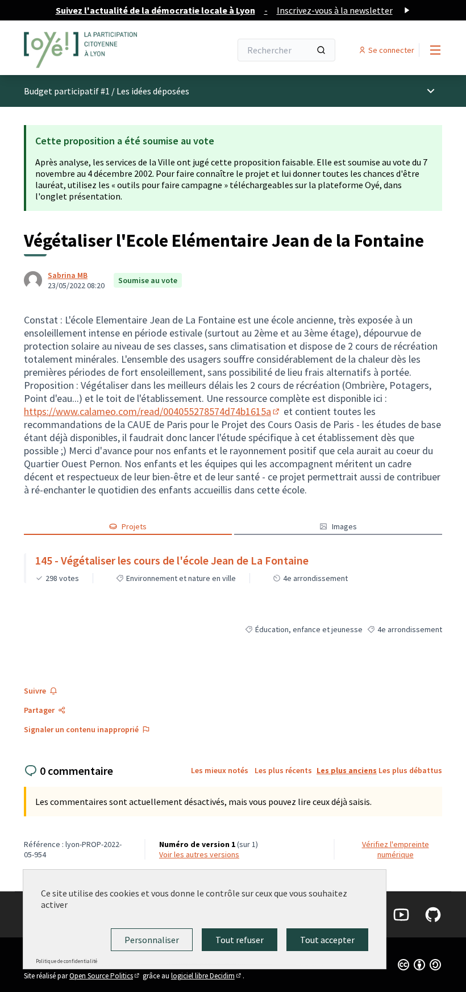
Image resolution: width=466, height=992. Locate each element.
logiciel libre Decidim (207, 976)
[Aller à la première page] (99, 50)
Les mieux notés (219, 770)
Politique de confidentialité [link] (66, 961)
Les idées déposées (152, 91)
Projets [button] (134, 526)
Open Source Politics (105, 976)
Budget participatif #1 (67, 91)
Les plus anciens (347, 770)
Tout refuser (239, 939)
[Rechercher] (321, 50)
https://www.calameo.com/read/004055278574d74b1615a (152, 411)
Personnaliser (151, 939)
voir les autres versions (199, 854)
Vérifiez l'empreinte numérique (395, 849)
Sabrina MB (68, 275)
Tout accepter (327, 939)
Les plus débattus (410, 770)
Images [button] (344, 526)
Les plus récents (283, 770)
